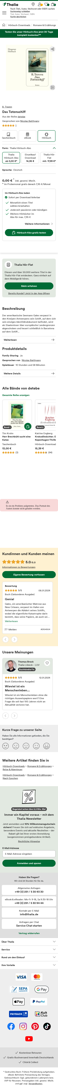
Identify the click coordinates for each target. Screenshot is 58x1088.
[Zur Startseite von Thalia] (17, 4)
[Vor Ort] (33, 4)
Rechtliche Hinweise (29, 841)
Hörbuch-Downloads (19, 25)
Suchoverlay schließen (20, 11)
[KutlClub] (41, 1014)
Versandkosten (35, 1083)
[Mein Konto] (39, 4)
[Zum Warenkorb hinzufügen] (27, 426)
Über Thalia (7, 941)
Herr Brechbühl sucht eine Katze (17, 427)
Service (5, 949)
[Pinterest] (35, 1027)
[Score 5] (46, 746)
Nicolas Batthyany (29, 121)
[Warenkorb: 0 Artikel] (53, 4)
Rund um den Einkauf (13, 957)
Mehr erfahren (29, 286)
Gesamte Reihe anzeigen (15, 395)
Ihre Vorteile (8, 965)
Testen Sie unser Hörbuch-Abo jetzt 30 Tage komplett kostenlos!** (29, 33)
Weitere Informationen (37, 223)
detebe (21, 116)
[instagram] (23, 1027)
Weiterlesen (10, 339)
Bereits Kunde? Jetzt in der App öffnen (29, 293)
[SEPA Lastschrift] (19, 990)
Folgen (47, 663)
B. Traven (7, 106)
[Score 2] (15, 746)
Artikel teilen (52, 49)
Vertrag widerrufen (29, 933)
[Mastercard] (36, 977)
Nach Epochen (10, 778)
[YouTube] (29, 1039)
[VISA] (21, 977)
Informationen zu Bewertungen (18, 567)
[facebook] (11, 1027)
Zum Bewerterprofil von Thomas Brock (27, 666)
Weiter (14, 639)
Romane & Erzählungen (45, 25)
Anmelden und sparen (29, 863)
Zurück (5, 639)
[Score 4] (36, 746)
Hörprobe (52, 87)
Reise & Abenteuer (12, 769)
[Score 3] (26, 746)
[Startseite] (3, 24)
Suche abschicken (18, 17)
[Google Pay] (41, 990)
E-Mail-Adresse (10, 848)
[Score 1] (5, 746)
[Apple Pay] (18, 1002)
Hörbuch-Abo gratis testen (31, 232)
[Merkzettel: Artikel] (46, 4)
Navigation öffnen (4, 13)
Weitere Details (12, 373)
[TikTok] (47, 1027)
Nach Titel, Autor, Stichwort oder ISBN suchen (32, 8)
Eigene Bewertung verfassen (29, 574)
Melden (12, 629)
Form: (16, 148)
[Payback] (18, 1014)
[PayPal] (38, 1002)
